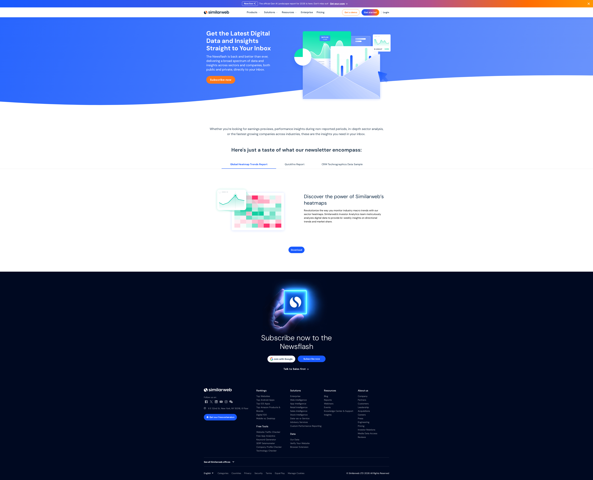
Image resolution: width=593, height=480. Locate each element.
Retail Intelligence (298, 407)
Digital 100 (261, 414)
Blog (326, 396)
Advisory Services (299, 422)
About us (363, 390)
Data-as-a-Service (299, 418)
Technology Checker (266, 450)
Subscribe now (220, 80)
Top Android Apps (265, 400)
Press (360, 418)
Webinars (328, 403)
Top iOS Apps (263, 403)
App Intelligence (298, 403)
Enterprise (295, 396)
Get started (370, 12)
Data (293, 434)
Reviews (362, 437)
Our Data (294, 439)
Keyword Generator (266, 439)
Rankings (261, 390)
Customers (363, 403)
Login (386, 12)
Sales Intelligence (298, 411)
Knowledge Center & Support (338, 411)
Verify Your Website (300, 443)
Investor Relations (366, 429)
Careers (362, 414)
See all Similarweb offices (217, 462)
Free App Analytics (265, 435)
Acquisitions (364, 411)
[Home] (216, 12)
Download (296, 249)
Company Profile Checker (269, 447)
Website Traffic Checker (268, 432)
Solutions (295, 390)
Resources (330, 390)
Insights (328, 414)
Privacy (247, 473)
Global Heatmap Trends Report (248, 164)
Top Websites (263, 396)
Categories (223, 473)
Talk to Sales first (295, 369)
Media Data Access (367, 433)
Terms (269, 473)
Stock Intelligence (299, 414)
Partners (362, 400)
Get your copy (337, 3)
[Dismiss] (589, 4)
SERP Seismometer (265, 443)
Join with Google (283, 359)
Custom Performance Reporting (306, 426)
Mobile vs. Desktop (265, 418)
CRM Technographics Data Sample (342, 164)
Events (327, 407)
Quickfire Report (294, 164)
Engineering (363, 422)
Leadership (363, 407)
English (207, 473)
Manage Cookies (296, 473)
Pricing (361, 426)
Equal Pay (280, 473)
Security (258, 473)
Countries (236, 473)
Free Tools (262, 426)
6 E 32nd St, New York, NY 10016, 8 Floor (228, 408)
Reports (328, 400)
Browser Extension (299, 447)
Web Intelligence (298, 400)
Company (363, 396)
